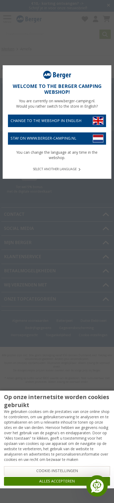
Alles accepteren (57, 481)
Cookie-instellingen (57, 471)
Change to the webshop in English (46, 121)
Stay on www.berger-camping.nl (43, 138)
